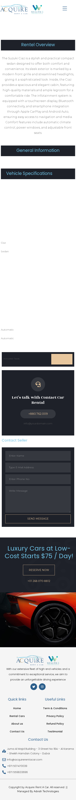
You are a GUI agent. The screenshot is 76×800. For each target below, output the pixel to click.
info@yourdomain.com (38, 423)
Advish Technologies (46, 791)
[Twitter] (33, 686)
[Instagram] (42, 686)
